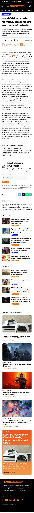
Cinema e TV (6, 14)
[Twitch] (18, 500)
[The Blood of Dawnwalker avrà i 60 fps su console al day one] (17, 380)
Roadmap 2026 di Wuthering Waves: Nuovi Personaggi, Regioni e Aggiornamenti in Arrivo (16, 422)
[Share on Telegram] (11, 40)
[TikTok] (14, 500)
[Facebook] (3, 500)
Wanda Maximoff (7, 150)
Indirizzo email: (6, 175)
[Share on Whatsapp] (9, 40)
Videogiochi (15, 225)
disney (21, 153)
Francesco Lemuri (8, 426)
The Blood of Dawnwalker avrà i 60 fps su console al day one (15, 393)
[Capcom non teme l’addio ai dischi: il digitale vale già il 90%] (6, 258)
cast (3, 119)
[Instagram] (10, 500)
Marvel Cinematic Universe (15, 146)
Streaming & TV (7, 148)
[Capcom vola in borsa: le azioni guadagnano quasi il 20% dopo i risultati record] (6, 221)
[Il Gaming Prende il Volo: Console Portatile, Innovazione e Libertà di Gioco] (17, 453)
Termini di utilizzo (18, 185)
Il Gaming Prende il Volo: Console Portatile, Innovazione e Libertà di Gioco (15, 439)
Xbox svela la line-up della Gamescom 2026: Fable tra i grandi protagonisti (20, 272)
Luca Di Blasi (10, 44)
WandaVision (17, 148)
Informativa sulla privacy (25, 187)
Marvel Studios (19, 150)
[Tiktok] (21, 500)
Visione (27, 153)
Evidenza (28, 150)
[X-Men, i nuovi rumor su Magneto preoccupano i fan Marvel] (6, 250)
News (21, 44)
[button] (29, 2)
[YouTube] (6, 500)
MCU (10, 155)
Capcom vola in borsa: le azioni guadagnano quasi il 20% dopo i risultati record (21, 221)
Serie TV (4, 155)
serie (13, 55)
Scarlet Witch (6, 153)
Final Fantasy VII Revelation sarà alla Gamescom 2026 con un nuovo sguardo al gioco (21, 240)
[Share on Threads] (14, 40)
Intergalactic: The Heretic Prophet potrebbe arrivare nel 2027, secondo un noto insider (20, 299)
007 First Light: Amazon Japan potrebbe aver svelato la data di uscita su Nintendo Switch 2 (21, 290)
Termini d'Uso (9, 3)
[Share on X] (6, 40)
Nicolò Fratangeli (8, 368)
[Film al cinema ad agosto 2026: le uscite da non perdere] (6, 282)
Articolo (7, 431)
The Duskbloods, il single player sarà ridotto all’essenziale (16, 365)
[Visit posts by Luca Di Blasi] (3, 201)
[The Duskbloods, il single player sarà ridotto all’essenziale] (17, 352)
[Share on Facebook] (3, 40)
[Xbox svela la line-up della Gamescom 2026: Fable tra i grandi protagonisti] (6, 272)
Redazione (6, 472)
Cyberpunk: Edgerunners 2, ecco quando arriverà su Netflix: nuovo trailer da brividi (21, 231)
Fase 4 (15, 153)
